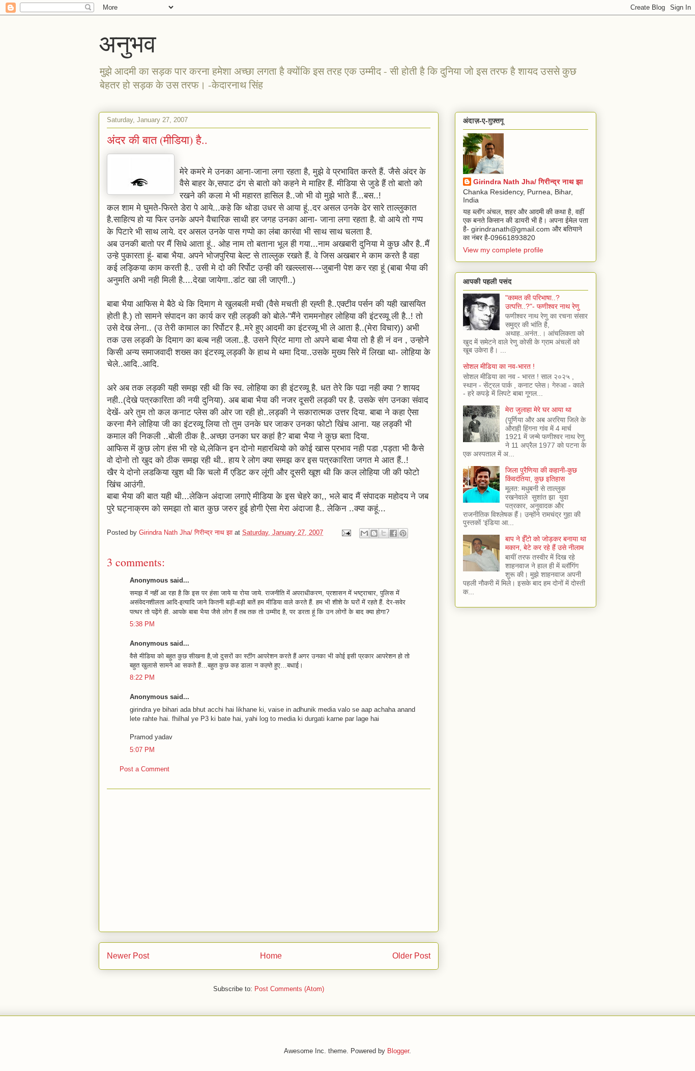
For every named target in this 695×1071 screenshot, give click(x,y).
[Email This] (364, 533)
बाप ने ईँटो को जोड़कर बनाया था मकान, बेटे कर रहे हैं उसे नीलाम (545, 543)
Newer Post (128, 955)
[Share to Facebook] (393, 533)
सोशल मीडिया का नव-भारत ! (499, 366)
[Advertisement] (268, 860)
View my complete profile (503, 250)
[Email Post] (345, 532)
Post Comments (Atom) (289, 989)
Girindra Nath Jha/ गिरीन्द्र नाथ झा (528, 182)
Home (271, 955)
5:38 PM (142, 624)
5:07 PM (142, 750)
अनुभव (127, 42)
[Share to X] (384, 533)
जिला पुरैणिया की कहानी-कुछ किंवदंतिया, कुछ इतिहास (541, 474)
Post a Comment (144, 769)
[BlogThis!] (374, 533)
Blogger (398, 1051)
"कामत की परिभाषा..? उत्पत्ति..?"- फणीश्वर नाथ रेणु (542, 302)
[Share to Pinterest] (403, 533)
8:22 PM (142, 677)
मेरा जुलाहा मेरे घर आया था (538, 410)
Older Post (411, 955)
